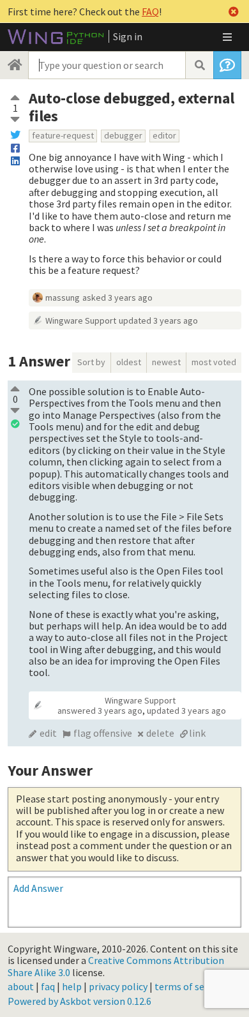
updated (158, 320)
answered (99, 710)
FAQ (150, 11)
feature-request (63, 135)
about (21, 986)
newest (166, 362)
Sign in (127, 36)
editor (164, 135)
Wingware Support (80, 320)
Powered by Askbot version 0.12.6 (79, 1001)
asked (117, 297)
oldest (128, 362)
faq (48, 986)
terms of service (190, 986)
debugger (123, 135)
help (72, 986)
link (197, 733)
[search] (199, 65)
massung (62, 297)
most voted (214, 362)
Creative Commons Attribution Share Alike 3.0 (116, 966)
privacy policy (118, 986)
